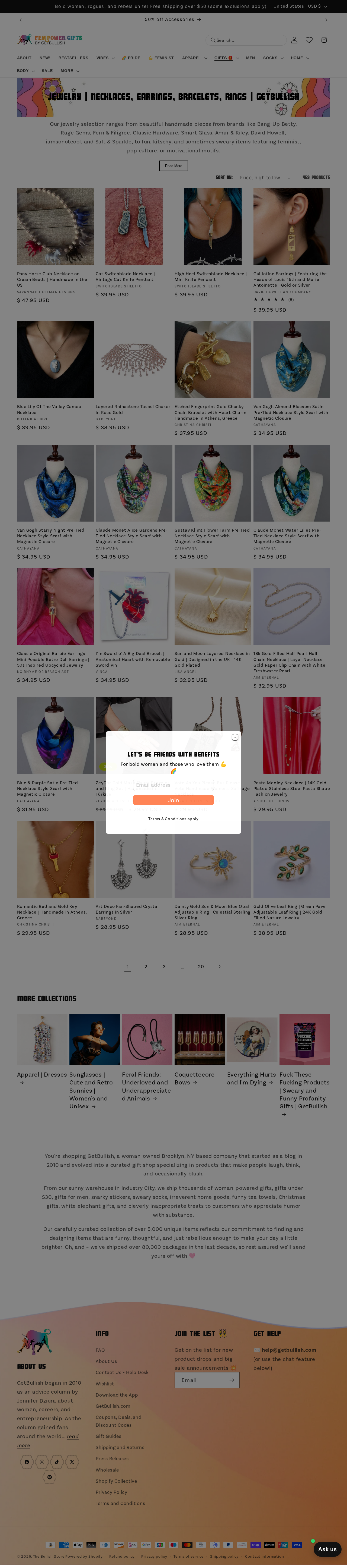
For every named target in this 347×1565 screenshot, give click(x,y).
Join (173, 800)
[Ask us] (328, 1549)
